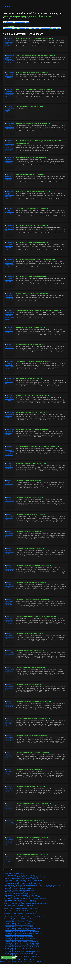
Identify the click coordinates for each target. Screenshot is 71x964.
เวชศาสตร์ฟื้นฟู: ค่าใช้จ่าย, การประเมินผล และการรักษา (18, 921)
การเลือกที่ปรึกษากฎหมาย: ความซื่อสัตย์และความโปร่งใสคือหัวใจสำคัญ (22, 943)
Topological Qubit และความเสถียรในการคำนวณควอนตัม (19, 890)
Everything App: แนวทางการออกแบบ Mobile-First (17, 910)
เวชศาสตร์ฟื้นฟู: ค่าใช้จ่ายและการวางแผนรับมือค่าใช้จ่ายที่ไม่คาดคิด (22, 945)
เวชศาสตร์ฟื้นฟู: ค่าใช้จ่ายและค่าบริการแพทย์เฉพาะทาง (18, 935)
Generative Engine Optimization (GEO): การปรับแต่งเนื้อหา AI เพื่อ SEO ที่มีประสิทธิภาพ (27, 916)
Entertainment (8, 28)
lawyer (5, 22)
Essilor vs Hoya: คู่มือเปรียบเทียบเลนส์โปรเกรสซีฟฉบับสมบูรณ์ (20, 888)
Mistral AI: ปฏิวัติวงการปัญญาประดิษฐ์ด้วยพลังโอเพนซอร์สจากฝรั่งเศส (22, 892)
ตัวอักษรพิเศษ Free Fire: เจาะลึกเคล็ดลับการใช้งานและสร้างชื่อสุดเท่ (21, 912)
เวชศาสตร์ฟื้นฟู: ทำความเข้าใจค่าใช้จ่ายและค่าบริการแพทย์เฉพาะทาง (22, 931)
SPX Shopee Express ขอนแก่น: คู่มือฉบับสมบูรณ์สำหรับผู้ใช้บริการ (21, 902)
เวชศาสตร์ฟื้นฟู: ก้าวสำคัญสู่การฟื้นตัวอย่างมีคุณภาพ (18, 920)
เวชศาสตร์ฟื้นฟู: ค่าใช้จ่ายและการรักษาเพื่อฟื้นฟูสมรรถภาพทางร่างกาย (22, 955)
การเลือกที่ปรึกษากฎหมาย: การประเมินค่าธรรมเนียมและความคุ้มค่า (22, 956)
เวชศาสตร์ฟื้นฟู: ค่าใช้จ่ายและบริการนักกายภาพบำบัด (18, 948)
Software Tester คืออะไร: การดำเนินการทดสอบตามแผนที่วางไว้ (21, 913)
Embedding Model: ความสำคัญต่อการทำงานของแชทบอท (19, 905)
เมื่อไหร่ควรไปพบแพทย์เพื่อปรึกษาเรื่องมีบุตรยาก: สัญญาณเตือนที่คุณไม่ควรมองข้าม (25, 877)
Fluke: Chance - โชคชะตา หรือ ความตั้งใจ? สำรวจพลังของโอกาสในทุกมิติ (23, 880)
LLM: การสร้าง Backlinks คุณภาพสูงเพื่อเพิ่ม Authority (18, 882)
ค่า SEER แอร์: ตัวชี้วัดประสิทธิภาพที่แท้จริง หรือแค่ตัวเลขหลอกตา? (21, 878)
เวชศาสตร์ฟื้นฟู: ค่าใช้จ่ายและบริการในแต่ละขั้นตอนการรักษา (20, 930)
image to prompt (24, 28)
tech (59, 28)
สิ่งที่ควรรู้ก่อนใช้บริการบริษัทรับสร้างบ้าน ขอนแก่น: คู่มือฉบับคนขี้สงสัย (22, 883)
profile (54, 28)
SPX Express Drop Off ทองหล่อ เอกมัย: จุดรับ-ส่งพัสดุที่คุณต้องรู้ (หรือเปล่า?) (23, 875)
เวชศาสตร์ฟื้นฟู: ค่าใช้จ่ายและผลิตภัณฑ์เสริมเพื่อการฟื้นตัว (19, 926)
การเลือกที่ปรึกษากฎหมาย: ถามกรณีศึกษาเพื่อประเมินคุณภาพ (20, 938)
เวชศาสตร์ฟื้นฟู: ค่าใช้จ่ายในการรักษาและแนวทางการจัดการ (20, 950)
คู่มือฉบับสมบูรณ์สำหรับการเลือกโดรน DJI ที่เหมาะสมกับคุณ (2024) (21, 895)
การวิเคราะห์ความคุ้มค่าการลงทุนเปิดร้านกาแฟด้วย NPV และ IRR (21, 893)
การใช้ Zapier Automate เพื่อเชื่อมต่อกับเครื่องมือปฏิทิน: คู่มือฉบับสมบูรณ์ (23, 908)
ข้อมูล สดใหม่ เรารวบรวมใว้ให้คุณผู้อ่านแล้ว (14, 873)
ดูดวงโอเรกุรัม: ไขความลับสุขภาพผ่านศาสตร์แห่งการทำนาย (20, 907)
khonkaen (10, 22)
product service (45, 28)
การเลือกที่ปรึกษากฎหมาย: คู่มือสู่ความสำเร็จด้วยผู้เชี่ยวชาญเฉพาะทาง (22, 946)
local (33, 28)
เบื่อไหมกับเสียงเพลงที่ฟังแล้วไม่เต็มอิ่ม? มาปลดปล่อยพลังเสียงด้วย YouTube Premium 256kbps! (28, 903)
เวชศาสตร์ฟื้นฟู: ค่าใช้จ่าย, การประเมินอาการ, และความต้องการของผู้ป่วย (23, 941)
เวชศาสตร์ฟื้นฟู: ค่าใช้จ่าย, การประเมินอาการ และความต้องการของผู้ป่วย (23, 928)
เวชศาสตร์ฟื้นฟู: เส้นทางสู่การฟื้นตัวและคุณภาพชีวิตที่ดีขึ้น (19, 936)
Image (16, 28)
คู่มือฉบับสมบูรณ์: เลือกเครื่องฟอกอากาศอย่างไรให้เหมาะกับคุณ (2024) (22, 897)
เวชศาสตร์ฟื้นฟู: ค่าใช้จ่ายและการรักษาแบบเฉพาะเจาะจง (19, 925)
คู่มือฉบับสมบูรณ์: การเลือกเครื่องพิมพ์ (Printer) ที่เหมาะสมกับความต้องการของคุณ (25, 898)
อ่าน (13, 957)
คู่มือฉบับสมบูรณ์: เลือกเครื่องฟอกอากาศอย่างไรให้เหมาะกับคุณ (20, 900)
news (37, 28)
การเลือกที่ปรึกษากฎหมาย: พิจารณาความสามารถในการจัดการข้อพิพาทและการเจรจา (26, 933)
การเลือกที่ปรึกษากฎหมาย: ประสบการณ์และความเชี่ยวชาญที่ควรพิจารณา (23, 951)
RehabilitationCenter (20, 22)
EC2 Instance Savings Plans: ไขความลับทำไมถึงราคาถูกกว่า (20, 918)
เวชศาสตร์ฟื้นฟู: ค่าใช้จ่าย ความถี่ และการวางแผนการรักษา (19, 923)
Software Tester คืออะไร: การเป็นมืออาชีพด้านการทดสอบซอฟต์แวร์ (22, 915)
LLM (27, 22)
